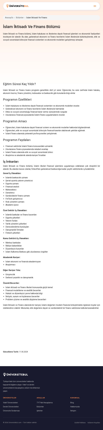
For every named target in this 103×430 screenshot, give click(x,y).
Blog (72, 403)
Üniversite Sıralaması (11, 411)
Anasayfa (9, 17)
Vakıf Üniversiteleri (10, 403)
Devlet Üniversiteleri (11, 407)
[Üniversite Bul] (17, 6)
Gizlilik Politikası (80, 423)
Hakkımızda (75, 407)
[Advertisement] (51, 61)
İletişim (73, 411)
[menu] (95, 6)
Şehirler (40, 411)
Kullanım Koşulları (94, 423)
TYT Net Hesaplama (45, 403)
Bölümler (20, 17)
